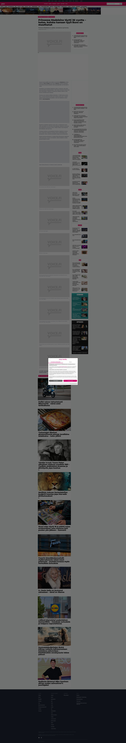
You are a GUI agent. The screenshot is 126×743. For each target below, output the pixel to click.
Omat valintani (55, 380)
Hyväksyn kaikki (70, 380)
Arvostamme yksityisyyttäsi (55, 361)
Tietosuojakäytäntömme (73, 383)
